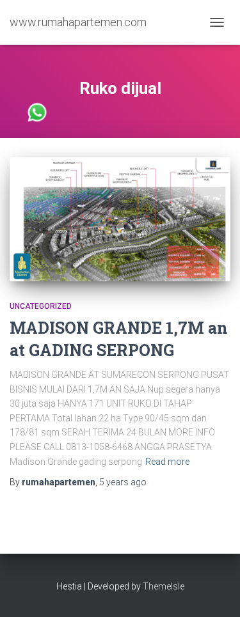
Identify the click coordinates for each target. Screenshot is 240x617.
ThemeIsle (163, 586)
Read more (167, 462)
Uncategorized (41, 306)
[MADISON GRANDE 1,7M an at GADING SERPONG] (120, 219)
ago (123, 482)
